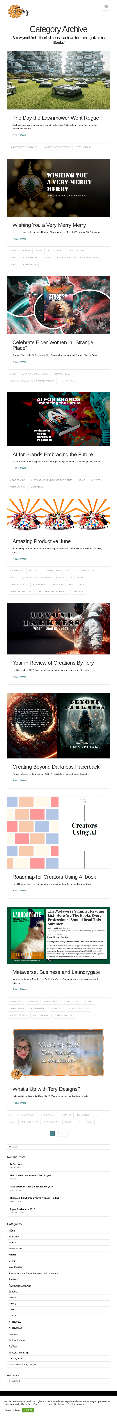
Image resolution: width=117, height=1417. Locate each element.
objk (12, 1122)
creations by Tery (19, 251)
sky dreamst (51, 1122)
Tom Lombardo (41, 1015)
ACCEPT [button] (28, 1410)
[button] (106, 6)
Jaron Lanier (16, 1008)
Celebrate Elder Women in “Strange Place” (52, 345)
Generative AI (17, 487)
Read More (19, 135)
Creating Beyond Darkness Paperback (56, 767)
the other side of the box (52, 592)
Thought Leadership (18, 1352)
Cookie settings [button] (12, 1410)
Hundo (12, 578)
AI (10, 1115)
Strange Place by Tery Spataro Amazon (31, 381)
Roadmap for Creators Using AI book (54, 877)
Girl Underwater (84, 571)
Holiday (12, 1303)
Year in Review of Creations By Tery (53, 663)
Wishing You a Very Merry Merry (49, 225)
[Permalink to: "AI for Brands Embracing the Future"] (58, 419)
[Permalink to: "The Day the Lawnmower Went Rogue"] (58, 80)
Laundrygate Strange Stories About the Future (71, 258)
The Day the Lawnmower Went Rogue (55, 118)
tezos (68, 1122)
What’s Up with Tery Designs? (46, 1089)
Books (12, 1261)
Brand (81, 480)
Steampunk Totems (62, 585)
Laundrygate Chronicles (23, 147)
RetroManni (76, 578)
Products (13, 1334)
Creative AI (14, 1279)
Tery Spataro (83, 147)
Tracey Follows (64, 1015)
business (96, 480)
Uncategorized (16, 1358)
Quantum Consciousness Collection (43, 578)
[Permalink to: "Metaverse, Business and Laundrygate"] (58, 935)
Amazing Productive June (41, 541)
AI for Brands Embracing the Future (52, 454)
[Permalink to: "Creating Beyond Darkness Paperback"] (58, 726)
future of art (47, 1115)
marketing (37, 487)
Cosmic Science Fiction (35, 374)
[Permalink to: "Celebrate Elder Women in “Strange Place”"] (58, 305)
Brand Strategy (16, 1267)
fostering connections (56, 571)
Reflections (16, 1164)
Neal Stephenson (79, 1008)
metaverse (57, 1008)
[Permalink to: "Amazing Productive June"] (58, 516)
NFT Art (12, 1315)
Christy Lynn (71, 1001)
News (11, 1309)
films (39, 251)
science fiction (18, 585)
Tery (81, 585)
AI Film (12, 1242)
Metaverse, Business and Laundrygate (56, 972)
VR (79, 1122)
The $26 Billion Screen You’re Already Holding (34, 1197)
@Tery (12, 1230)
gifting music (55, 251)
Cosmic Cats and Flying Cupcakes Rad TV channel (33, 1273)
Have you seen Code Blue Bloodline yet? (31, 1186)
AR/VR (12, 374)
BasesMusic (16, 571)
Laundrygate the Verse (57, 147)
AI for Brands (17, 480)
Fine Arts (13, 1291)
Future (88, 1001)
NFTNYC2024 (16, 1322)
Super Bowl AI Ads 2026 (22, 1209)
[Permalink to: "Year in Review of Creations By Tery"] (58, 628)
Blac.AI (33, 571)
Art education (26, 1115)
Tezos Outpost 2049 (20, 592)
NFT (97, 1115)
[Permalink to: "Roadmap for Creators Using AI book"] (58, 833)
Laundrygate (37, 1008)
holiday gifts (77, 251)
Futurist (66, 1115)
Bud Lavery (15, 1001)
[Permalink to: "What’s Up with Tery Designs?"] (58, 1054)
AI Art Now (14, 1236)
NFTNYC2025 (16, 1328)
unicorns (78, 592)
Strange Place (62, 374)
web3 (89, 1122)
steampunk (39, 585)
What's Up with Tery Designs (22, 1364)
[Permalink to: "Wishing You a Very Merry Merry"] (58, 188)
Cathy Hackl (51, 1001)
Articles (12, 1255)
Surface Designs (17, 1340)
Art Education (15, 1248)
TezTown (13, 1346)
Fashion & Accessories (20, 1285)
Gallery (12, 1297)
